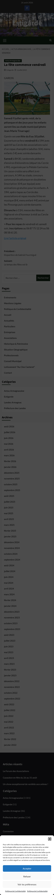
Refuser (27, 876)
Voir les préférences (27, 884)
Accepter (27, 868)
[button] (49, 839)
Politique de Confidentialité (15, 891)
